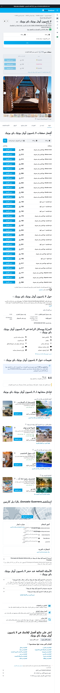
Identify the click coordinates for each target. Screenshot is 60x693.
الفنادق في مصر (23, 654)
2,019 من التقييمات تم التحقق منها (36, 29)
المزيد (50, 306)
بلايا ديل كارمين (21, 15)
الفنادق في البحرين (47, 654)
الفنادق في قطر (23, 647)
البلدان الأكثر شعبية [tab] (46, 639)
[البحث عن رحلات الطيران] (57, 15)
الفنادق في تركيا (23, 649)
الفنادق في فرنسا (47, 656)
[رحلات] (57, 32)
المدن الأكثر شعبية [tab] (34, 639)
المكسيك (41, 15)
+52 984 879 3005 (46, 27)
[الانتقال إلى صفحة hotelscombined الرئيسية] (48, 10)
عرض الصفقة (18, 414)
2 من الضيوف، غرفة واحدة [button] (43, 39)
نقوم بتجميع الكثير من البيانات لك (42, 673)
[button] (1, 6)
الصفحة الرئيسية (48, 15)
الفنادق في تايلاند (23, 658)
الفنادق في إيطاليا (47, 658)
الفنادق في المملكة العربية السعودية (43, 649)
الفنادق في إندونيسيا (46, 652)
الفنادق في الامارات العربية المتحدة (19, 652)
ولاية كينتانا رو (31, 15)
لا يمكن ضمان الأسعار (18, 665)
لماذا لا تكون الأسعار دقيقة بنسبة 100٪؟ (40, 676)
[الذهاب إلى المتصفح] (57, 28)
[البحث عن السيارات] (57, 21)
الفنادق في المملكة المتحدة (21, 656)
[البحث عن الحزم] (57, 24)
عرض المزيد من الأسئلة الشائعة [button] (27, 595)
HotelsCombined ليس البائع (43, 670)
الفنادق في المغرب (47, 647)
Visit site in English (19, 6)
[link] (39, 417)
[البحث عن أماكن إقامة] (57, 18)
